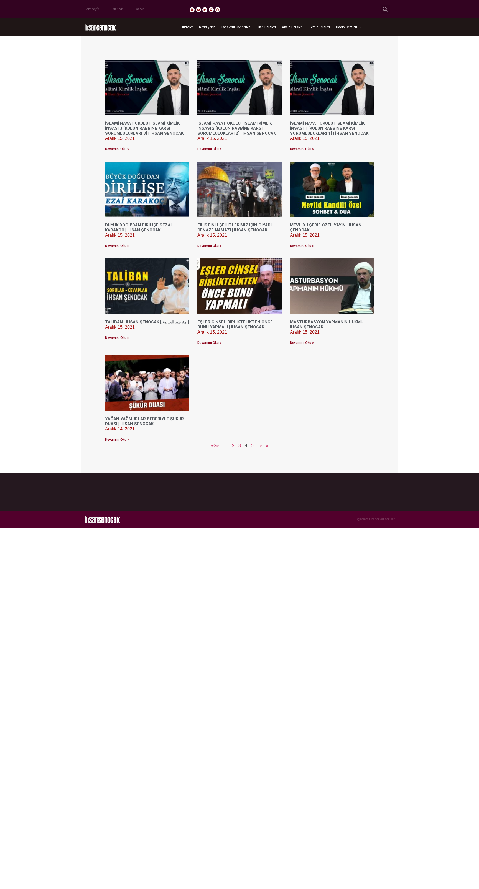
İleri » (263, 445)
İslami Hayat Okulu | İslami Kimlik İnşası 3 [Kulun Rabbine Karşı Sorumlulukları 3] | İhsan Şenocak (144, 128)
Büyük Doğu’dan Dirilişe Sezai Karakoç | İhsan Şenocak (138, 228)
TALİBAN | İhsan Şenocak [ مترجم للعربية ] (147, 321)
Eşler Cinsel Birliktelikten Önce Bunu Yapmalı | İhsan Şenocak (235, 324)
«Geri (216, 445)
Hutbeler (187, 27)
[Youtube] (198, 9)
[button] (385, 9)
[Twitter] (204, 9)
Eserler (139, 9)
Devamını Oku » (117, 149)
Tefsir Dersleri (319, 27)
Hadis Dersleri (346, 27)
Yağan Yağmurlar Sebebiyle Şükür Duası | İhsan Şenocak (144, 421)
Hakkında (117, 9)
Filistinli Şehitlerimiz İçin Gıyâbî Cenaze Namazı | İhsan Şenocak (234, 228)
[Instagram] (217, 9)
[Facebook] (192, 9)
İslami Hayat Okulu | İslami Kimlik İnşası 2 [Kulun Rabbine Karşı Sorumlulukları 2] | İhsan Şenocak (236, 128)
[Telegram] (211, 9)
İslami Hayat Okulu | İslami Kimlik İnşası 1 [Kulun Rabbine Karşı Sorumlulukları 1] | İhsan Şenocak (329, 128)
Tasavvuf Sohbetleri (236, 27)
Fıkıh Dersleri (266, 27)
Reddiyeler (207, 27)
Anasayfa (92, 9)
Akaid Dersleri (292, 27)
